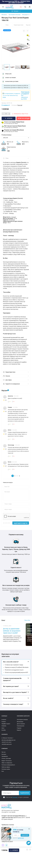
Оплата (8, 376)
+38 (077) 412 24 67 (6, 742)
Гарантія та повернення (13, 384)
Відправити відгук (20, 523)
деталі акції (21, 838)
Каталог (16, 11)
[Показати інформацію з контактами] (21, 7)
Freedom (4, 721)
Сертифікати (5, 756)
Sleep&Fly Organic (6, 723)
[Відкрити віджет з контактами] (28, 843)
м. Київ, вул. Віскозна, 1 (7, 738)
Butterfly (4, 730)
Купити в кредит (24, 118)
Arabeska (4, 725)
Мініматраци (20, 721)
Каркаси (19, 730)
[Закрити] (29, 829)
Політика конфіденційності (8, 764)
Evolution (4, 719)
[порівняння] (23, 30)
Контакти (4, 754)
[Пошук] (25, 7)
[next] (3, 68)
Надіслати (25, 835)
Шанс (3, 728)
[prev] (3, 65)
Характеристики (18, 25)
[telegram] (6, 845)
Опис (7, 25)
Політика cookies (6, 769)
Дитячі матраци (21, 723)
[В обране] (27, 30)
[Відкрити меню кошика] (28, 7)
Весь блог (27, 620)
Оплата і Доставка (6, 758)
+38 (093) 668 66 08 (6, 744)
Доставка (9, 380)
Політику (14, 797)
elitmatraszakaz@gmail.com (8, 740)
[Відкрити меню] (3, 7)
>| (19, 475)
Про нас (4, 752)
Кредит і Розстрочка (7, 760)
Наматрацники (20, 725)
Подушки (19, 728)
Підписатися (24, 793)
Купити (15, 850)
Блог (3, 771)
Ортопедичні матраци (22, 719)
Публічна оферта (6, 767)
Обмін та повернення (7, 762)
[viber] (3, 845)
